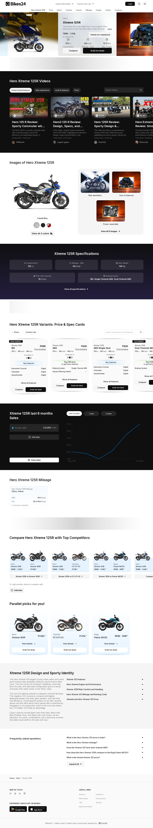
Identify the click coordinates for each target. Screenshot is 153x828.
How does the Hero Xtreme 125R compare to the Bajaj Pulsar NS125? (97, 752)
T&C (80, 802)
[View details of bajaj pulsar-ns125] (111, 632)
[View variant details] (29, 366)
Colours (79, 10)
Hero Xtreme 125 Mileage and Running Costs (87, 694)
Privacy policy (101, 798)
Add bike (36, 437)
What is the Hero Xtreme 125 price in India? (86, 737)
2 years (109, 414)
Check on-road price (100, 34)
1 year (91, 414)
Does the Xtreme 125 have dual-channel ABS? (87, 747)
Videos (108, 10)
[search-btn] (139, 3)
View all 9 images (109, 231)
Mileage (89, 10)
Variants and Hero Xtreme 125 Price (82, 699)
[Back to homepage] (16, 4)
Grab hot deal (36, 389)
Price (51, 10)
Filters (16, 332)
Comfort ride (31, 332)
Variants (69, 10)
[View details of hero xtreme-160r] (29, 632)
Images (98, 10)
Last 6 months (74, 413)
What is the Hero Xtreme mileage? (82, 742)
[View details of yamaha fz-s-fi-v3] (70, 632)
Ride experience (42, 90)
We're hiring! (83, 798)
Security (99, 802)
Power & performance (21, 90)
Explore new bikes (85, 806)
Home (12, 778)
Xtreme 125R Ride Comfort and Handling (85, 689)
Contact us (99, 794)
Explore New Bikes (63, 4)
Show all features (28, 383)
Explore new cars (84, 4)
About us (82, 794)
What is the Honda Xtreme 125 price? (83, 757)
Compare (118, 10)
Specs (59, 10)
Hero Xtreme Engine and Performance (84, 684)
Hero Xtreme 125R (38, 10)
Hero (18, 778)
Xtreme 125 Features (76, 679)
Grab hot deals (97, 50)
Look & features (62, 90)
